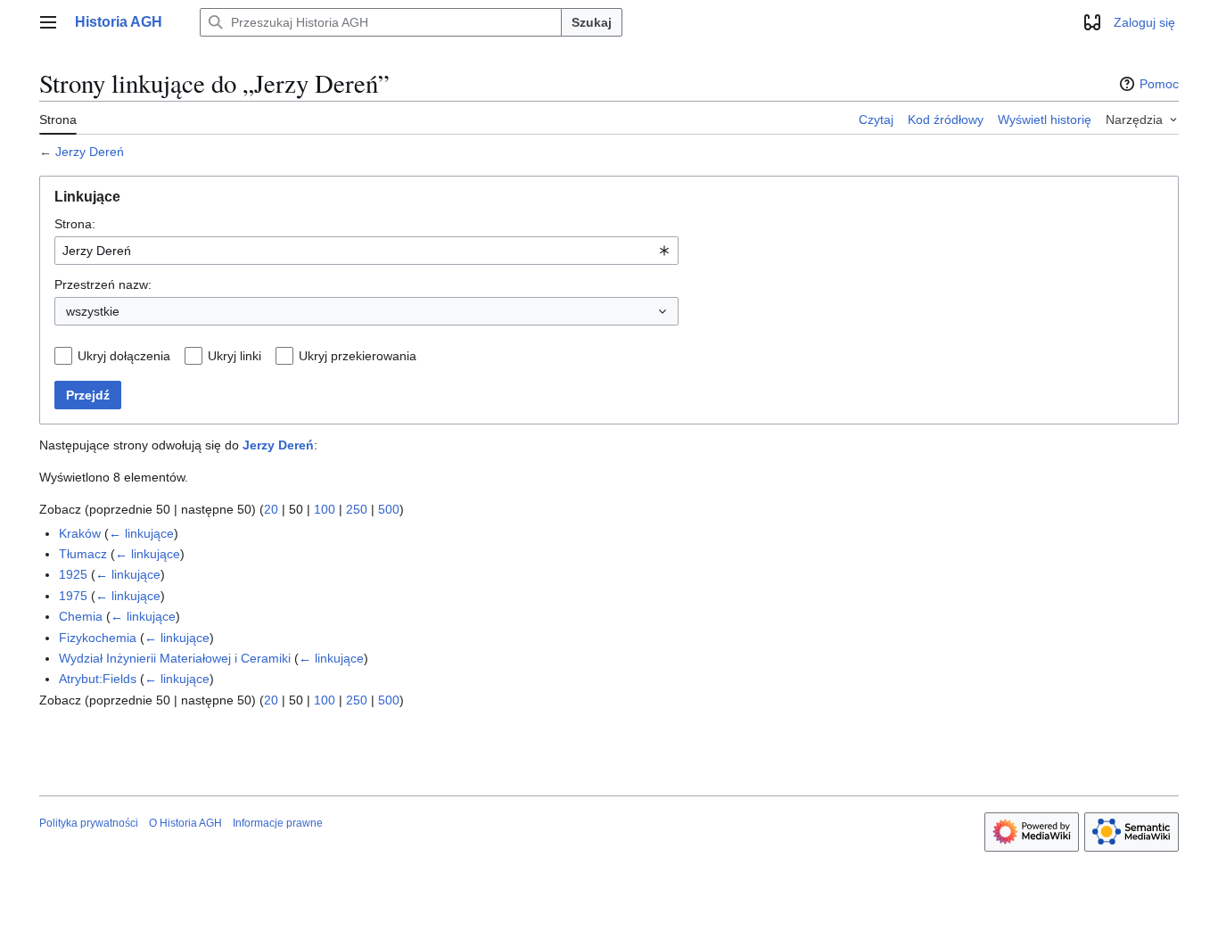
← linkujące (141, 533)
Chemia (81, 616)
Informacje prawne (278, 823)
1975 (73, 596)
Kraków (80, 533)
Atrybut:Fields (97, 678)
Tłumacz (83, 554)
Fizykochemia (97, 637)
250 (356, 509)
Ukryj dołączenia (124, 356)
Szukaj (592, 22)
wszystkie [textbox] (92, 311)
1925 (73, 574)
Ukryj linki (234, 356)
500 (388, 509)
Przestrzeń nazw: (103, 284)
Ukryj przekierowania (357, 356)
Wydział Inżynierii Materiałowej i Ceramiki (175, 658)
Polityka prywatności (88, 823)
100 (324, 509)
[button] (48, 22)
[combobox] (366, 250)
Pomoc (1159, 84)
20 (271, 509)
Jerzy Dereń (89, 151)
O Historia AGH (185, 823)
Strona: (74, 224)
